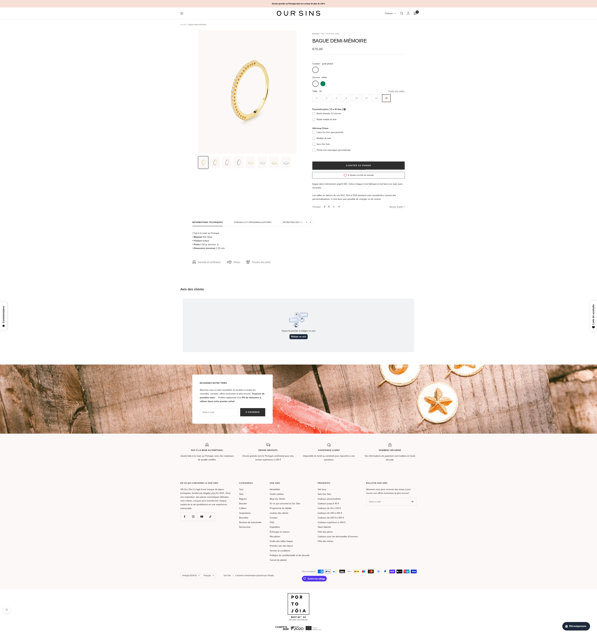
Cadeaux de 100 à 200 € (330, 513)
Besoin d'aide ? (397, 207)
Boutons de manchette (250, 522)
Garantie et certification (209, 262)
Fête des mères (325, 541)
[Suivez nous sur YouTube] (201, 516)
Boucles (243, 503)
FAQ (272, 522)
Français (389, 13)
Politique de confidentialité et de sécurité (289, 555)
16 (386, 98)
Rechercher (245, 527)
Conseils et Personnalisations (253, 222)
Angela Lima (209, 493)
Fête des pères (325, 532)
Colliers (242, 508)
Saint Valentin (324, 527)
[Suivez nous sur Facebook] (184, 516)
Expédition (275, 527)
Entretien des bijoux (295, 222)
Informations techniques (207, 222)
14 (376, 98)
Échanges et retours (280, 532)
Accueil (183, 24)
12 (366, 98)
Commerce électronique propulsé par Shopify (254, 575)
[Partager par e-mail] (339, 207)
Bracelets (243, 517)
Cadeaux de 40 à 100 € (329, 508)
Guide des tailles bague (281, 541)
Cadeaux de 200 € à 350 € (331, 517)
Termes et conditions (280, 550)
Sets (241, 494)
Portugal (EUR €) (189, 575)
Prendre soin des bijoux (281, 546)
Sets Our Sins (324, 494)
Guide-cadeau (277, 494)
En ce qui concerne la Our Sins (285, 503)
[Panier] (415, 13)
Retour (237, 262)
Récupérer (275, 536)
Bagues (243, 499)
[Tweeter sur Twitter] (333, 207)
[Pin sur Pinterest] (329, 207)
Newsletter (275, 489)
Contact (273, 517)
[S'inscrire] (412, 502)
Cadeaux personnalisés (329, 499)
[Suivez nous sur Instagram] (193, 516)
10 (356, 98)
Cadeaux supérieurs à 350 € (332, 522)
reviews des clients (279, 513)
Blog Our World (277, 499)
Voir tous (322, 489)
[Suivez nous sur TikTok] (210, 516)
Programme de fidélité (281, 508)
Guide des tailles (396, 91)
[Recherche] (401, 13)
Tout (241, 489)
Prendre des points (261, 262)
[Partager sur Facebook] (324, 207)
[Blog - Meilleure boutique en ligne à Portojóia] (298, 595)
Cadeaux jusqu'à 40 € (328, 503)
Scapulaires (245, 513)
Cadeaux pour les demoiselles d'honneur (338, 536)
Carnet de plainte (278, 560)
